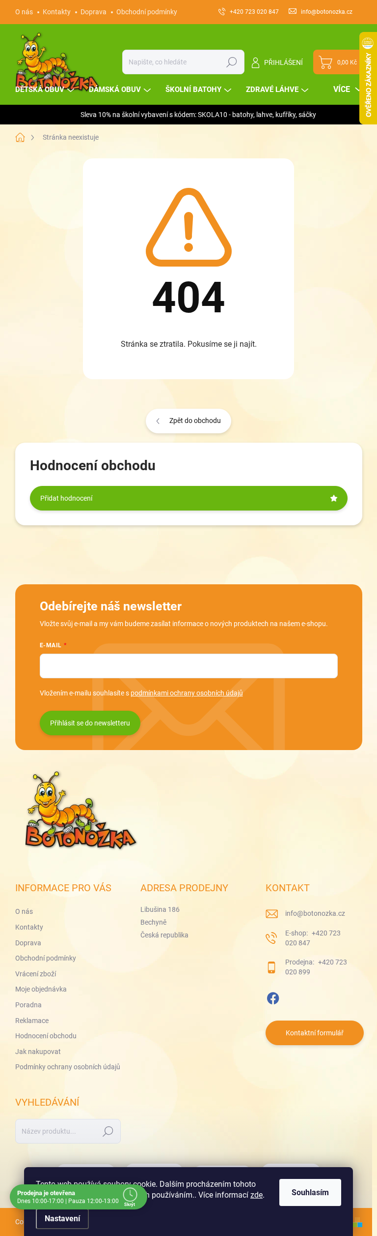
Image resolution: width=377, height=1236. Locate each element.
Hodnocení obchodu (46, 1036)
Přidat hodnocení (66, 498)
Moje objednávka (41, 989)
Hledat (231, 62)
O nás (24, 12)
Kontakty (57, 12)
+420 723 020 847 (313, 938)
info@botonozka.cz (315, 913)
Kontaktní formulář (315, 1033)
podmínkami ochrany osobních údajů (187, 693)
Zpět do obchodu (195, 420)
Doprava (94, 12)
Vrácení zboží (35, 974)
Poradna (28, 1005)
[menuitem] (46, 89)
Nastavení (62, 1218)
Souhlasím (310, 1192)
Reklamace (32, 1021)
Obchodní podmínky (146, 12)
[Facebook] (273, 996)
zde (256, 1195)
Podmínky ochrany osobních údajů (67, 1067)
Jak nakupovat (38, 1051)
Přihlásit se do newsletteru (90, 723)
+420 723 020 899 (316, 967)
